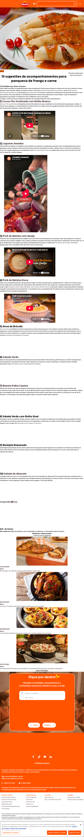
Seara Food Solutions (9, 800)
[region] (42, 829)
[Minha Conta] (80, 3)
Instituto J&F (30, 802)
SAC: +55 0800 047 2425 (52, 800)
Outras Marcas (31, 797)
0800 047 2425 (9, 783)
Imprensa (29, 800)
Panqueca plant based (42, 150)
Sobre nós (29, 804)
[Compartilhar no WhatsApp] (16, 502)
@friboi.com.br (17, 776)
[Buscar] (74, 3)
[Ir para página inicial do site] (42, 750)
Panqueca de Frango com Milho (66, 243)
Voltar (35, 725)
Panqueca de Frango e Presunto (29, 423)
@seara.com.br (17, 779)
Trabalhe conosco (42, 763)
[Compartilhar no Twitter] (14, 502)
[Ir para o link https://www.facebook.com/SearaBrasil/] (33, 756)
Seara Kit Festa (7, 802)
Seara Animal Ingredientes (11, 806)
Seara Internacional (8, 797)
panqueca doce (32, 93)
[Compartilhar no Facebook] (12, 502)
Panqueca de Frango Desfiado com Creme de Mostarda (28, 287)
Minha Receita (7, 804)
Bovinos (15, 531)
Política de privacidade (75, 800)
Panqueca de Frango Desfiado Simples (26, 364)
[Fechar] (80, 824)
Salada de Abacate (15, 473)
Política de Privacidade (18, 828)
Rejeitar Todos (74, 832)
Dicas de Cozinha (25, 531)
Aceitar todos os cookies (57, 832)
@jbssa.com (6, 779)
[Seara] (25, 4)
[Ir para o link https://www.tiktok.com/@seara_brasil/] (39, 756)
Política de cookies (73, 797)
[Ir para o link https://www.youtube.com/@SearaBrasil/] (45, 757)
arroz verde (6, 329)
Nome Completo (31, 693)
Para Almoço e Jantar (42, 531)
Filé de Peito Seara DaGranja (32, 245)
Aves (10, 531)
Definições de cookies (10, 832)
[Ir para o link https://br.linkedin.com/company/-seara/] (50, 757)
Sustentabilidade (32, 806)
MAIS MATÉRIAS (42, 671)
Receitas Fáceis (57, 531)
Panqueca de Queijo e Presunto (17, 335)
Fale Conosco (49, 797)
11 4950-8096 (26, 783)
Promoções (6, 809)
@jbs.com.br (6, 776)
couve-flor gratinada (9, 104)
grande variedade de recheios (51, 90)
